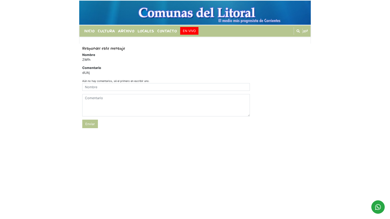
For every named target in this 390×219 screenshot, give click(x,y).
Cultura (106, 31)
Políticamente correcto (248, 40)
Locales (146, 31)
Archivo (126, 31)
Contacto (167, 31)
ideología (215, 40)
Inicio (89, 31)
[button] (298, 31)
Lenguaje (129, 40)
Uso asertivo (190, 40)
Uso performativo (158, 40)
